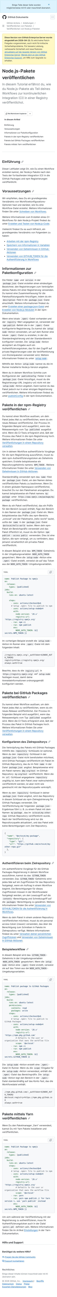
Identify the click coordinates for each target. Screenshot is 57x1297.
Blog (30, 1287)
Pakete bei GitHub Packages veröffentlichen (24, 695)
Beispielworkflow (13, 949)
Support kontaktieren (14, 1261)
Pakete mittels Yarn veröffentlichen (17, 1116)
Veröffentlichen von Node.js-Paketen (23, 29)
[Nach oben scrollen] (51, 1291)
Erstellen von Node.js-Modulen (18, 309)
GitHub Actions (13, 23)
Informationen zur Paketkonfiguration (17, 271)
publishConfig (15, 395)
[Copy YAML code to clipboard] (51, 572)
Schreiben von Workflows (32, 211)
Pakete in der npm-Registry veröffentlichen (24, 407)
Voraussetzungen (16, 191)
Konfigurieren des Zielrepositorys (24, 741)
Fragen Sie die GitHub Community (20, 1257)
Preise (26, 1284)
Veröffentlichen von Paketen (19, 26)
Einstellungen (31, 1230)
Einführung (11, 162)
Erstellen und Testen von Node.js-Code (28, 223)
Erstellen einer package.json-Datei (26, 306)
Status (19, 1284)
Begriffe (40, 1281)
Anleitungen (28, 23)
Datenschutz (8, 1284)
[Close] (49, 4)
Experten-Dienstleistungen (14, 1287)
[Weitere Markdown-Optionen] (30, 113)
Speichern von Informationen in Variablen (28, 245)
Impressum (28, 1281)
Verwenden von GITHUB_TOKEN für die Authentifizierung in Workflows (26, 908)
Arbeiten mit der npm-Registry (22, 241)
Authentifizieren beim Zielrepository (26, 863)
